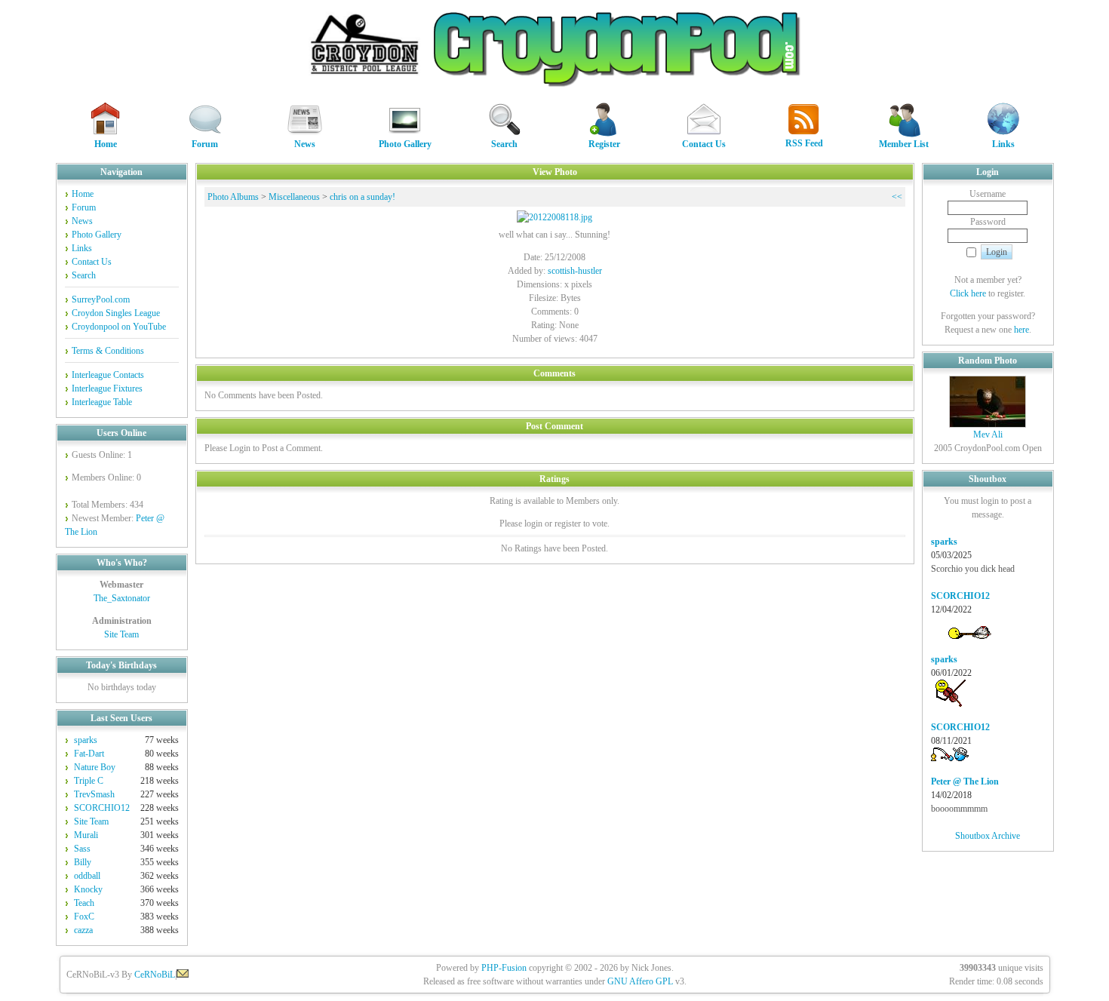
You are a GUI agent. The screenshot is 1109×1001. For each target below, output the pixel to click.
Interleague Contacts (108, 375)
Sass (82, 848)
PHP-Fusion (504, 968)
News (304, 144)
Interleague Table (102, 402)
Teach (84, 903)
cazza (83, 930)
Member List (904, 144)
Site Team (121, 634)
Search (504, 144)
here (1021, 329)
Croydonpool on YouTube (119, 326)
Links (1003, 144)
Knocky (88, 889)
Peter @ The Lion (965, 781)
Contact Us (704, 144)
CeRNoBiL (154, 974)
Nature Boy (94, 767)
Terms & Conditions (108, 350)
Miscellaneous (294, 197)
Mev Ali (988, 434)
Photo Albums (233, 197)
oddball (87, 876)
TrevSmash (94, 794)
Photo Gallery (405, 144)
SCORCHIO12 (102, 808)
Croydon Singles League (116, 313)
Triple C (88, 780)
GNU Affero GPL (640, 981)
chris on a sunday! (362, 197)
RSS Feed (804, 143)
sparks (85, 740)
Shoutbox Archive (987, 836)
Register (604, 144)
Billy (82, 862)
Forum (205, 144)
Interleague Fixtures (107, 388)
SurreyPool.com (101, 299)
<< (897, 197)
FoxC (84, 916)
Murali (86, 835)
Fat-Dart (89, 753)
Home (105, 144)
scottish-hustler (575, 271)
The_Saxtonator (122, 598)
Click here (968, 293)
